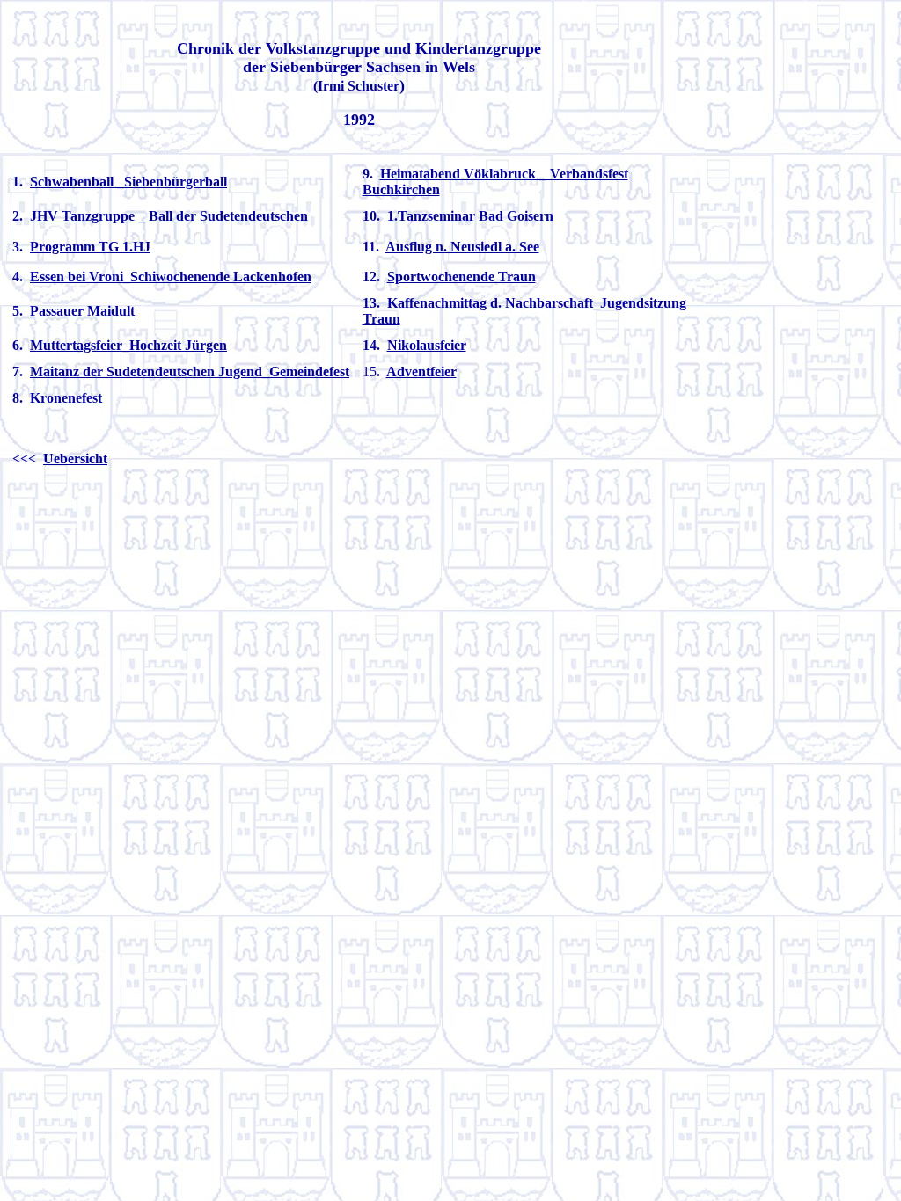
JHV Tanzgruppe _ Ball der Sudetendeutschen (169, 215)
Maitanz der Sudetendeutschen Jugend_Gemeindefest (189, 371)
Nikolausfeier (426, 345)
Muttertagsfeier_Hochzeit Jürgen (128, 345)
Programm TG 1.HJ (90, 246)
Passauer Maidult (82, 310)
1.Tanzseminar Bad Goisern (470, 215)
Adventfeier (421, 371)
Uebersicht (75, 458)
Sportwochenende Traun (461, 276)
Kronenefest (66, 397)
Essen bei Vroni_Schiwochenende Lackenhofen (170, 276)
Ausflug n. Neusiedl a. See (462, 246)
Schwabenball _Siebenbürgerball (128, 181)
